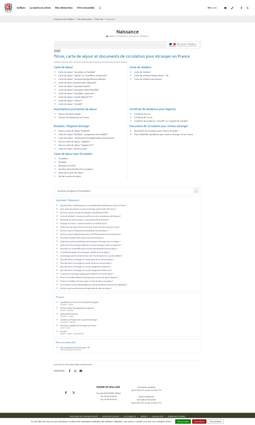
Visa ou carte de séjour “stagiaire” (74, 141)
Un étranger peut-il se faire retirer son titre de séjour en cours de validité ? (91, 255)
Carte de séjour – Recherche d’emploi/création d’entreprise (86, 137)
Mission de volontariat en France (73, 117)
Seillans (21, 7)
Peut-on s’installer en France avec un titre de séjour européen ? (86, 281)
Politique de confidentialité (84, 416)
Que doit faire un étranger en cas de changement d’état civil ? (86, 270)
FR (209, 8)
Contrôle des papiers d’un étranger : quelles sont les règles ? (85, 252)
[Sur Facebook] (69, 370)
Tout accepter (183, 421)
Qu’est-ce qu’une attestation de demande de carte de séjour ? (86, 288)
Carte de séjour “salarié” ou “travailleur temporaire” (82, 75)
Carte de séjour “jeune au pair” (73, 148)
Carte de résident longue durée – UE (151, 75)
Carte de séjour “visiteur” (70, 100)
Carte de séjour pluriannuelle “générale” (77, 82)
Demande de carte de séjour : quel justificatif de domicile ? (84, 219)
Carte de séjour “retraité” (70, 104)
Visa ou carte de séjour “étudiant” (74, 130)
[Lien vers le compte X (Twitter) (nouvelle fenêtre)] (247, 7)
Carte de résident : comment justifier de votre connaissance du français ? (90, 216)
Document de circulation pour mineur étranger (156, 130)
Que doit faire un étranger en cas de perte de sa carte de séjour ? (87, 259)
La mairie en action (40, 7)
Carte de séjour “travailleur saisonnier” (76, 93)
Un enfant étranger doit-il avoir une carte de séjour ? (82, 237)
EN (212, 7)
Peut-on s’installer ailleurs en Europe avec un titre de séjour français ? (89, 277)
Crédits (143, 416)
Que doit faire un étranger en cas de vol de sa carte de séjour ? (86, 263)
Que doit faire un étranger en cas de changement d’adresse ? (85, 266)
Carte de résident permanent (148, 79)
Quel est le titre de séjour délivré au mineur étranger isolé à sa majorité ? (91, 245)
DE (215, 7)
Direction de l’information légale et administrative (74, 364)
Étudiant (62, 162)
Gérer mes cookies (177, 416)
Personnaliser (216, 421)
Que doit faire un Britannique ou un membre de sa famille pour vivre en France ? (93, 205)
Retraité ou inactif (66, 165)
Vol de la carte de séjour (69, 176)
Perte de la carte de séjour (70, 172)
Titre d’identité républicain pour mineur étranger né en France (163, 134)
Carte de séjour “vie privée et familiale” (77, 72)
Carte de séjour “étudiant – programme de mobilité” (83, 134)
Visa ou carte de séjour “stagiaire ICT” (76, 145)
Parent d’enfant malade (69, 113)
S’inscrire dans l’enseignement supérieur (77, 308)
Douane (63, 331)
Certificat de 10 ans (143, 117)
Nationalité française (69, 314)
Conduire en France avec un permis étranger (78, 319)
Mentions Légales (110, 416)
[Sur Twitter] (75, 370)
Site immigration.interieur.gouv (73, 347)
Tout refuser (199, 421)
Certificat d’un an (142, 113)
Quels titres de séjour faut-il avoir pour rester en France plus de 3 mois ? (90, 227)
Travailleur (63, 158)
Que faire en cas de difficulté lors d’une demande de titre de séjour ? (88, 248)
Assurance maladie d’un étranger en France (78, 325)
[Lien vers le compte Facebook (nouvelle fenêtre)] (241, 7)
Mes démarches (64, 7)
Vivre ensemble (86, 7)
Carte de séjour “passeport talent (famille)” (78, 89)
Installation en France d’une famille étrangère (79, 302)
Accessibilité (130, 416)
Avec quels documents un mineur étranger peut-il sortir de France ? (88, 209)
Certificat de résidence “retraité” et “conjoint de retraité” (161, 120)
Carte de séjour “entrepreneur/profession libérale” (82, 79)
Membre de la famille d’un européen (75, 169)
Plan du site (157, 416)
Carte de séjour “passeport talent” (74, 86)
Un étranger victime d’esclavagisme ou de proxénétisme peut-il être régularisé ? (93, 284)
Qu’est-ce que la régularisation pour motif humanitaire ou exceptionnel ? (90, 234)
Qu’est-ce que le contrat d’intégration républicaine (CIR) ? (84, 212)
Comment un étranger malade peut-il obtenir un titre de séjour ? (87, 274)
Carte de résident (142, 72)
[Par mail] (80, 370)
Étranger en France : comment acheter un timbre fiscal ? (83, 223)
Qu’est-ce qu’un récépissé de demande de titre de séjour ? (84, 230)
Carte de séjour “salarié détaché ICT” (75, 96)
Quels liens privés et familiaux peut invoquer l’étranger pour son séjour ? (90, 241)
